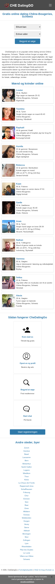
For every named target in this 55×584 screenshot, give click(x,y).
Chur (27, 496)
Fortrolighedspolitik (26, 570)
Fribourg (26, 492)
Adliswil (27, 531)
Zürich (26, 448)
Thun (26, 476)
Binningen (27, 534)
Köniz (26, 480)
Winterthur (26, 464)
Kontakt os (50, 570)
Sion (26, 502)
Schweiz (26, 559)
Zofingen (26, 540)
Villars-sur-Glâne (26, 556)
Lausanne (27, 457)
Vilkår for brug (39, 570)
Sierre (26, 527)
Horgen (27, 521)
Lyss (26, 543)
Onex (26, 508)
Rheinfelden (26, 547)
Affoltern (26, 511)
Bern (27, 461)
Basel (26, 454)
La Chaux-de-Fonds (26, 483)
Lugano (27, 470)
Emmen (26, 499)
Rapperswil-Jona (26, 486)
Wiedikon (26, 473)
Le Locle (26, 553)
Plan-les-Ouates (26, 550)
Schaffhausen (26, 489)
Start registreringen (27, 432)
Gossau (26, 515)
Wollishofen (26, 518)
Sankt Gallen (26, 467)
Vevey (26, 524)
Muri (26, 537)
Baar (27, 505)
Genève (26, 451)
